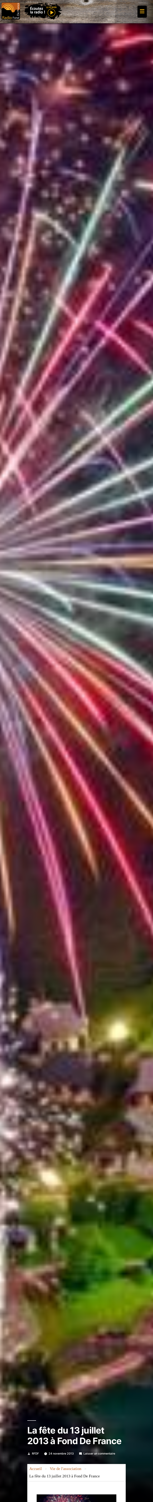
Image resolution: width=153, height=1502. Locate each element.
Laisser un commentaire (99, 1453)
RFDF (35, 1453)
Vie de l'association (65, 1468)
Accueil (35, 1468)
